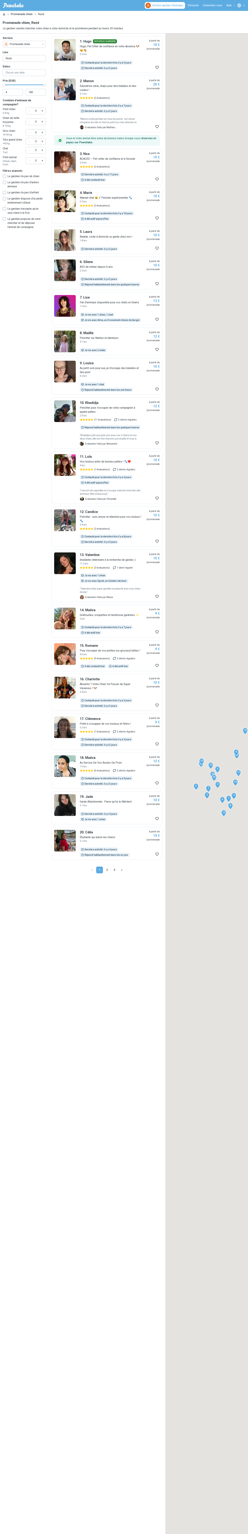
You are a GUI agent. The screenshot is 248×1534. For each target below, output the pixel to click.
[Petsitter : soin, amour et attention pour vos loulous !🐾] (106, 527)
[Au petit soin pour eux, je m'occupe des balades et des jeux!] (106, 376)
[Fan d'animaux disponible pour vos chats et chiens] (106, 308)
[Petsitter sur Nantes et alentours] (106, 341)
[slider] (4, 84)
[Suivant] (121, 870)
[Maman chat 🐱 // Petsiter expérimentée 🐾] (106, 206)
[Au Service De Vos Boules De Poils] (106, 771)
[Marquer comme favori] (157, 67)
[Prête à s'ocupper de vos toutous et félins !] (106, 732)
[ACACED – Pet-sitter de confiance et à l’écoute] (106, 167)
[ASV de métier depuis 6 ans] (106, 273)
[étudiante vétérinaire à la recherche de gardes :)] (106, 576)
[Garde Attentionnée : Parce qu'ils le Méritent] (106, 808)
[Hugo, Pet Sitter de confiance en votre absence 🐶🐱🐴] (106, 54)
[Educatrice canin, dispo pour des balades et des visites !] (106, 104)
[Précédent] (92, 870)
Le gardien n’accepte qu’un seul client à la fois (22, 210)
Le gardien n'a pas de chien (23, 176)
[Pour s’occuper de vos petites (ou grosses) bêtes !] (106, 655)
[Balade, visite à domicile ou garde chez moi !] (106, 240)
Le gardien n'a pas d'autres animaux (23, 184)
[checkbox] (4, 176)
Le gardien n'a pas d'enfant (23, 192)
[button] (228, 798)
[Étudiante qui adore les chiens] (106, 843)
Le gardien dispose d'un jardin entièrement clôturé (25, 200)
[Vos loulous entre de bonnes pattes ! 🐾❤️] (106, 477)
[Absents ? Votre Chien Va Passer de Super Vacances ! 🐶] (106, 692)
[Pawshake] (13, 5)
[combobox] (24, 44)
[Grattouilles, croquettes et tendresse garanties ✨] (106, 621)
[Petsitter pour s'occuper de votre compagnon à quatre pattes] (106, 423)
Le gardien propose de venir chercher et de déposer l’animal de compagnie (24, 223)
